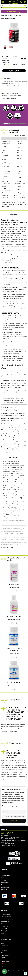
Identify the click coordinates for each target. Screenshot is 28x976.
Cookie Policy (4, 928)
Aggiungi (13, 70)
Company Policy (5, 931)
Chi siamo (3, 873)
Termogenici (17, 15)
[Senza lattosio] (10, 116)
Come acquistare (5, 946)
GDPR (2, 933)
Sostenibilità (4, 878)
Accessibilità (4, 889)
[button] (24, 25)
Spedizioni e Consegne (7, 919)
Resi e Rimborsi (5, 921)
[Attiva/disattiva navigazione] (2, 2)
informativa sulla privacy (17, 816)
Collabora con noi (5, 953)
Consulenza (4, 950)
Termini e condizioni (6, 916)
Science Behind (5, 882)
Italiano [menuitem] (6, 966)
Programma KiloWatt (6, 914)
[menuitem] (5, 964)
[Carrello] (25, 2)
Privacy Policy (4, 926)
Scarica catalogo (5, 887)
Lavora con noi (4, 955)
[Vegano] (14, 108)
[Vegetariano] (21, 108)
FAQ (2, 948)
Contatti (3, 957)
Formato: (15, 64)
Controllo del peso (6, 15)
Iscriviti (14, 821)
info (7, 64)
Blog (2, 885)
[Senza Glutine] (6, 108)
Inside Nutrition (5, 880)
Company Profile (5, 875)
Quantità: (15, 56)
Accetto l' (15, 816)
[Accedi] (21, 2)
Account (3, 943)
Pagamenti (4, 924)
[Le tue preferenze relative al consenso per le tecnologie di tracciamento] (25, 973)
